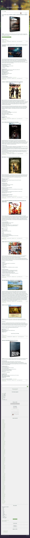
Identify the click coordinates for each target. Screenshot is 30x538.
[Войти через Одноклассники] (19, 403)
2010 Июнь (3, 421)
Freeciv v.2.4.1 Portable (6, 304)
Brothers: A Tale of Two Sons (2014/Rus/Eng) (11, 157)
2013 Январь (3, 435)
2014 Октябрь (3, 450)
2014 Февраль (3, 444)
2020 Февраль (3, 489)
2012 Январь (3, 427)
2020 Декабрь (3, 496)
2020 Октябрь (3, 494)
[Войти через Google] (17, 403)
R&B (3, 515)
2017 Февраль (3, 468)
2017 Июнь (3, 471)
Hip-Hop (3, 511)
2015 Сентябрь (3, 457)
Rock (3, 508)
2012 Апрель (3, 429)
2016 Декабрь (3, 467)
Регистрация (14, 389)
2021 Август (3, 500)
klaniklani (15, 41)
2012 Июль (3, 431)
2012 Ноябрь (3, 434)
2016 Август (3, 464)
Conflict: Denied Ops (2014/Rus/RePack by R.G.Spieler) (12, 81)
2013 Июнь (3, 439)
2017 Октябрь (3, 474)
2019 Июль (3, 484)
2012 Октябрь (3, 433)
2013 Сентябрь (3, 441)
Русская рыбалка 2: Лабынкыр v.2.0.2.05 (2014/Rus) (11, 280)
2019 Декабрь (3, 487)
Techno (3, 507)
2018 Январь (3, 476)
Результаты (3, 520)
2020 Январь (3, 488)
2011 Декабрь (3, 426)
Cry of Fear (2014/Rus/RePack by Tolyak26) (10, 122)
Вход (16, 389)
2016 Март (3, 461)
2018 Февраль (3, 477)
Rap (3, 510)
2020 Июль (3, 492)
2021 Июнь (3, 499)
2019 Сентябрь (3, 485)
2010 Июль (3, 422)
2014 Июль (3, 448)
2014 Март (3, 445)
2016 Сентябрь (3, 465)
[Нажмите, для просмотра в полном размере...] (15, 57)
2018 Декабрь (3, 479)
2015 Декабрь (3, 459)
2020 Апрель (3, 490)
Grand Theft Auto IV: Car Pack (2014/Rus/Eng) (11, 241)
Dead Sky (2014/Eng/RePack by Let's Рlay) (10, 340)
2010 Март (3, 419)
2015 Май (3, 455)
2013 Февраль (3, 436)
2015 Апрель (3, 454)
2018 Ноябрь (3, 478)
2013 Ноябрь (3, 442)
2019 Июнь (3, 483)
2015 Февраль (3, 453)
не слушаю (4, 516)
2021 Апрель (3, 498)
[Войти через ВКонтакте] (12, 403)
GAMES (5, 41)
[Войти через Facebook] (14, 403)
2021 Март (3, 497)
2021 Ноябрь (3, 502)
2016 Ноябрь (3, 466)
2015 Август (3, 456)
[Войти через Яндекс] (15, 403)
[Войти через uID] (11, 403)
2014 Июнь (3, 447)
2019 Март (3, 481)
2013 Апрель (3, 437)
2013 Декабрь (3, 443)
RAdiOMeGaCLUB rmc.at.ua (15, 7)
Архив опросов (7, 520)
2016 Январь (3, 460)
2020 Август (3, 493)
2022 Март (3, 503)
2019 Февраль (3, 480)
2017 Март (3, 469)
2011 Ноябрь (3, 425)
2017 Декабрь (3, 475)
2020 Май (3, 491)
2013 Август (3, 440)
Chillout (3, 512)
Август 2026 (15, 407)
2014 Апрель (3, 446)
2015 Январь (3, 452)
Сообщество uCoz (6, 531)
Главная (3, 11)
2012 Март (3, 428)
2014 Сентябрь (3, 449)
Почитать (3, 393)
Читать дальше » (7, 40)
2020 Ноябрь (3, 495)
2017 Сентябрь (3, 473)
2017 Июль (3, 472)
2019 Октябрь (3, 486)
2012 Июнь (3, 430)
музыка (3, 394)
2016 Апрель (3, 462)
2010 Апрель (3, 420)
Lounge (3, 513)
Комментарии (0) (4, 119)
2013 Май (3, 438)
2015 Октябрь (3, 458)
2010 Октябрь (3, 424)
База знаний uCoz (6, 532)
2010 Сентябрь (3, 423)
